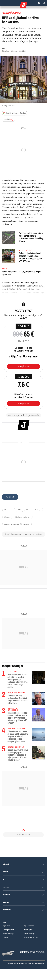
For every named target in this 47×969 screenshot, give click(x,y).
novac (6, 887)
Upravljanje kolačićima (31, 937)
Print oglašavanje (29, 934)
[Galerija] (23, 79)
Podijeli (7, 119)
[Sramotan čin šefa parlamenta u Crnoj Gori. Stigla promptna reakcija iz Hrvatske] (38, 698)
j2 (3, 879)
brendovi (7, 910)
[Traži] (44, 3)
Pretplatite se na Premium (32, 951)
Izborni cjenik (28, 930)
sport (5, 872)
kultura (6, 894)
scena (6, 902)
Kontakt (5, 937)
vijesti (6, 864)
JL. (7, 48)
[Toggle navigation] (3, 3)
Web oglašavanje (8, 934)
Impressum (6, 926)
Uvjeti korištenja (29, 926)
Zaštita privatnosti (8, 930)
